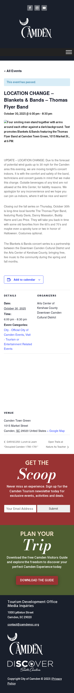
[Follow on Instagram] (37, 8)
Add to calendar (24, 279)
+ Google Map (56, 431)
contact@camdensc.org (23, 624)
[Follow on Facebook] (30, 8)
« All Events (13, 70)
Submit (53, 508)
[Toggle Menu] (69, 52)
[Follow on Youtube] (44, 8)
